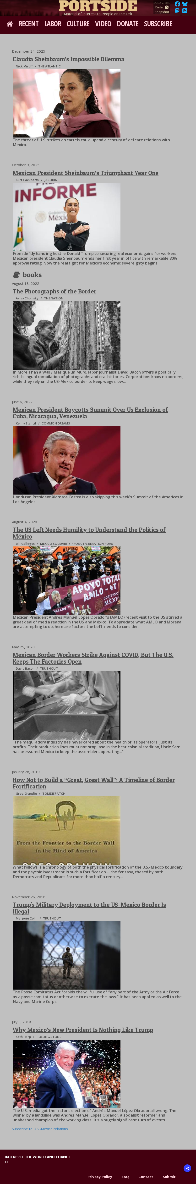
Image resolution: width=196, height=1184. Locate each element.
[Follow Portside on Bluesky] (185, 5)
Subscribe (158, 23)
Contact (145, 1176)
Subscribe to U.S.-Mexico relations (40, 1128)
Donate (127, 23)
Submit (169, 1176)
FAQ (125, 1176)
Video (103, 23)
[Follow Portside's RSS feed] (184, 12)
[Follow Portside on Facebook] (177, 5)
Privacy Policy (99, 1176)
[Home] (98, 4)
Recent (28, 23)
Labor (52, 23)
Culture (78, 23)
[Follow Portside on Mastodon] (177, 12)
